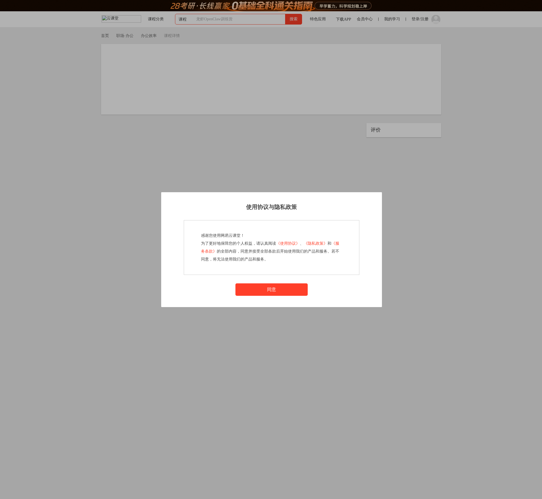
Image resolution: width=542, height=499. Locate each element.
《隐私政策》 (315, 243)
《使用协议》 (288, 243)
